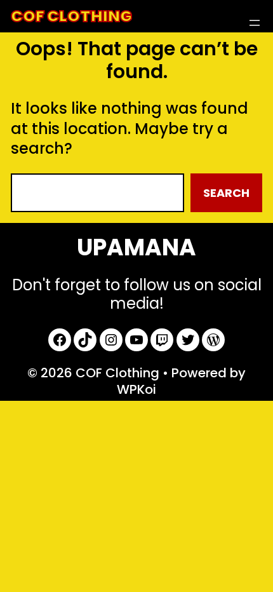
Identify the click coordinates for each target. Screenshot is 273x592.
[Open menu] (254, 22)
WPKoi (136, 389)
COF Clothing (71, 16)
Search (226, 193)
